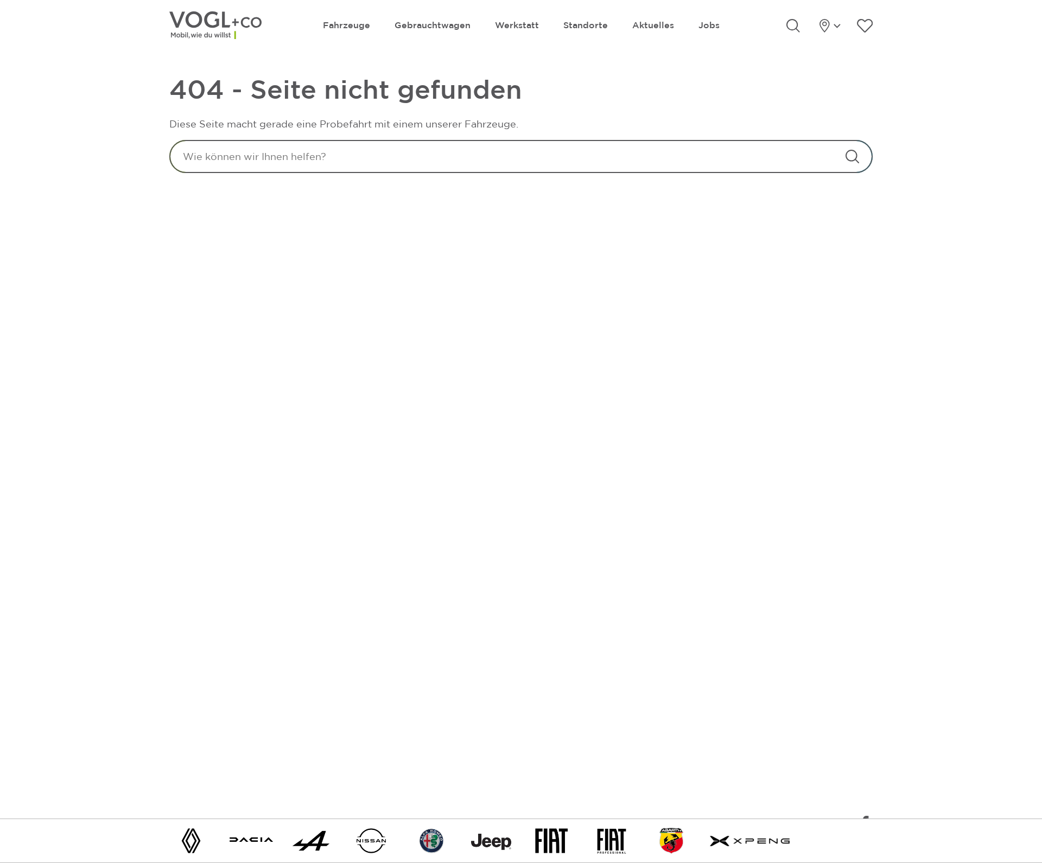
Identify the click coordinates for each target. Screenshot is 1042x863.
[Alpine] (311, 840)
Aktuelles (653, 25)
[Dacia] (251, 840)
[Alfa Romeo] (431, 840)
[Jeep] (491, 840)
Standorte (585, 25)
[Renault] (191, 840)
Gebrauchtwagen (433, 25)
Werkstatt (517, 25)
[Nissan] (371, 840)
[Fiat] (551, 840)
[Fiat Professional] (611, 840)
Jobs (709, 25)
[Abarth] (671, 840)
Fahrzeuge (346, 25)
